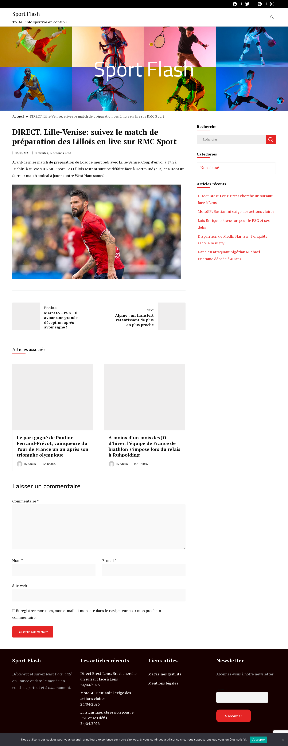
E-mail (109, 560)
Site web (19, 585)
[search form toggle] (272, 17)
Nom (17, 560)
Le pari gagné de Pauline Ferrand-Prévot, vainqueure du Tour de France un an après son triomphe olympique (53, 446)
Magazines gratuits (164, 673)
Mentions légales (163, 683)
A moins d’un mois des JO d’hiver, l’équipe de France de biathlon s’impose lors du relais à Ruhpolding (144, 446)
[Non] (283, 740)
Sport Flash (26, 13)
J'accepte (258, 739)
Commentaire (25, 501)
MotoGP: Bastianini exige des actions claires (236, 211)
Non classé (210, 167)
